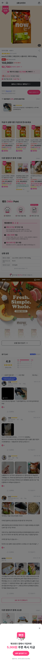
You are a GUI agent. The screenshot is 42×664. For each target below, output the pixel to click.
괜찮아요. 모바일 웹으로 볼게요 (21, 659)
